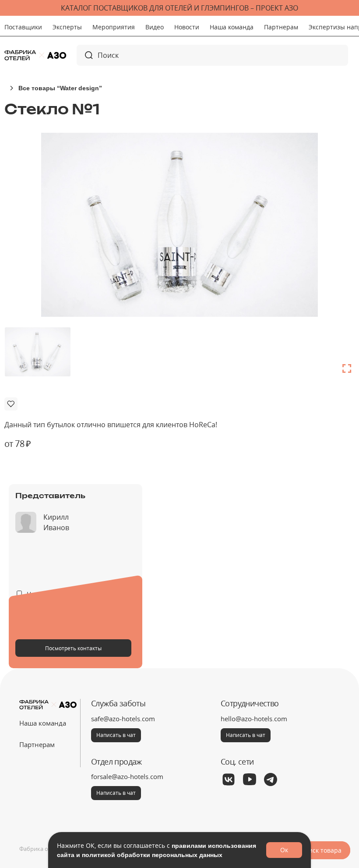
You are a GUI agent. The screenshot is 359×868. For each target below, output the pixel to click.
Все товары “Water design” (60, 88)
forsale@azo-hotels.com (127, 776)
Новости (186, 27)
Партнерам (281, 27)
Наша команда (231, 27)
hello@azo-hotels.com (254, 718)
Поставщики (23, 27)
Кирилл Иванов (56, 522)
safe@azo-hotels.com (123, 718)
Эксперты (67, 27)
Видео (154, 27)
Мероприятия (113, 27)
